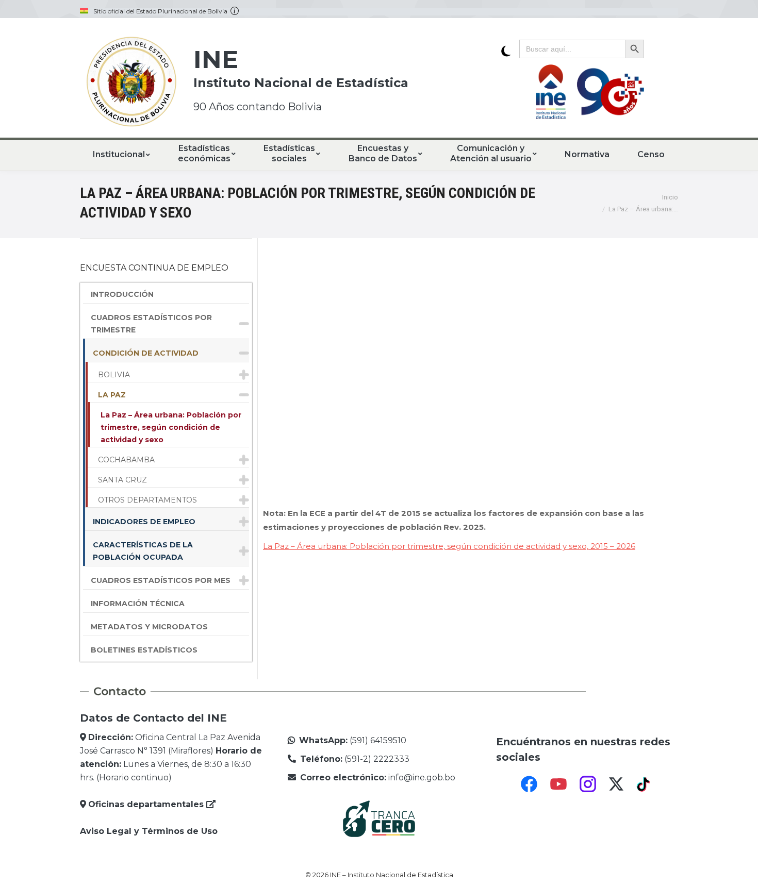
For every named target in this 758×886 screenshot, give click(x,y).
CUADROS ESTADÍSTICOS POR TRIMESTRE (151, 324)
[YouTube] (558, 784)
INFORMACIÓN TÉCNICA (138, 603)
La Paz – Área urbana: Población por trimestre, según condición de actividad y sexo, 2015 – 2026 (449, 546)
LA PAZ (112, 394)
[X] (616, 784)
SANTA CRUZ (122, 479)
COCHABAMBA (126, 459)
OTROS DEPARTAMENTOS (147, 500)
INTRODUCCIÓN (122, 294)
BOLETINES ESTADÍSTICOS (144, 650)
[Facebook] (529, 784)
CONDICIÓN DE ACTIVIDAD (146, 353)
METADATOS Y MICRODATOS (149, 626)
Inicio (670, 197)
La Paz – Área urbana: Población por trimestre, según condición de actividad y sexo (171, 427)
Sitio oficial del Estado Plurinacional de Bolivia (161, 11)
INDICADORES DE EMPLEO (144, 521)
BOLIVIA (114, 374)
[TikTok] (644, 784)
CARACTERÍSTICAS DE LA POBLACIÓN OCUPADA (143, 551)
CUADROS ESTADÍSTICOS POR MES (160, 580)
